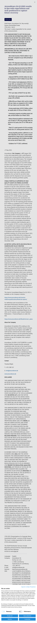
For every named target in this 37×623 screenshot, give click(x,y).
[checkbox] (3, 611)
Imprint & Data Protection (28, 587)
